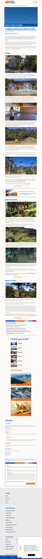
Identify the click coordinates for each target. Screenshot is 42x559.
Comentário (9, 472)
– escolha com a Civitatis (15, 333)
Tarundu (14, 37)
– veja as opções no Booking (15, 328)
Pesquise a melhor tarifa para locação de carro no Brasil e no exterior (28, 194)
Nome (8, 465)
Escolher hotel (8, 515)
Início (6, 5)
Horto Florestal (14, 274)
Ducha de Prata (9, 314)
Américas (7, 498)
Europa (7, 500)
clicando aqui (7, 461)
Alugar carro (8, 520)
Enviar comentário (30, 483)
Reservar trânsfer (9, 522)
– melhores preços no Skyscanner (16, 325)
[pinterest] (11, 34)
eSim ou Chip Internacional (10, 531)
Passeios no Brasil (9, 527)
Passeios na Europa (9, 529)
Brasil (7, 496)
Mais (6, 503)
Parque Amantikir (27, 183)
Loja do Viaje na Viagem (10, 510)
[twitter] (13, 34)
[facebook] (8, 34)
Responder (8, 423)
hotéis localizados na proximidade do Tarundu (17, 181)
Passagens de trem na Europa (11, 524)
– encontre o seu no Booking (13, 326)
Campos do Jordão (10, 5)
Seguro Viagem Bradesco (10, 517)
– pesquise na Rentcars (17, 329)
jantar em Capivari (32, 315)
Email (8, 469)
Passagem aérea (9, 513)
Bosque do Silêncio (20, 37)
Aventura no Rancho (28, 37)
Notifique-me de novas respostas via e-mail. (15, 481)
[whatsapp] (6, 34)
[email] (15, 34)
